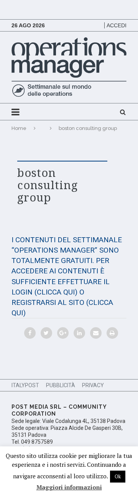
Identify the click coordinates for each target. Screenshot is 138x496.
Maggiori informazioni (69, 487)
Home (19, 128)
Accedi (117, 25)
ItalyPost (25, 385)
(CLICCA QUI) (55, 292)
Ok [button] (118, 476)
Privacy (93, 385)
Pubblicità (60, 385)
